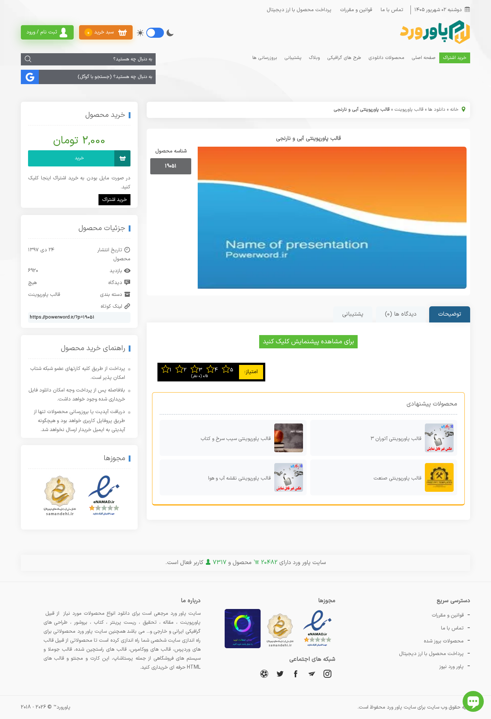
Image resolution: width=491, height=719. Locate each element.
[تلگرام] (312, 673)
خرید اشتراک (455, 57)
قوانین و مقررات (356, 10)
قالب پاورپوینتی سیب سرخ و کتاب (236, 439)
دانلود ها (436, 109)
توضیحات (449, 314)
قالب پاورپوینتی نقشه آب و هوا (239, 478)
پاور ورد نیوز (451, 666)
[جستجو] (28, 59)
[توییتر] (280, 673)
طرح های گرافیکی (344, 57)
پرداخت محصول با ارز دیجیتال (299, 10)
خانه (454, 109)
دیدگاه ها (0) (401, 314)
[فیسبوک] (296, 673)
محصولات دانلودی (386, 57)
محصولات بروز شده (444, 641)
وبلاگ (314, 57)
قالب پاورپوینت (408, 109)
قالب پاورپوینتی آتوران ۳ (396, 439)
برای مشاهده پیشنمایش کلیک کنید (308, 342)
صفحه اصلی (424, 57)
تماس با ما (392, 10)
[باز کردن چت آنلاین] (473, 701)
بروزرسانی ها (264, 57)
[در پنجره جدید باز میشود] (317, 647)
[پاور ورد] (434, 43)
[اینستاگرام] (327, 673)
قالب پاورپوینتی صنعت (397, 478)
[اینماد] (104, 495)
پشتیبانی (293, 57)
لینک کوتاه (111, 306)
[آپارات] (264, 673)
